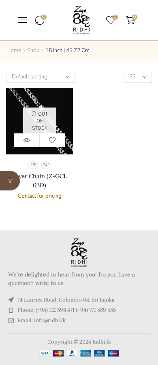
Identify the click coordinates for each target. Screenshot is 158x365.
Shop (33, 50)
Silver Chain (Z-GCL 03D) (39, 180)
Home (13, 50)
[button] (22, 19)
